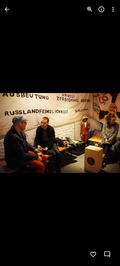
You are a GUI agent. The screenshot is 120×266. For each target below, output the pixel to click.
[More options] (113, 9)
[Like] (93, 254)
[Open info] (101, 9)
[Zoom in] (90, 9)
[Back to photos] (7, 9)
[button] (16, 133)
